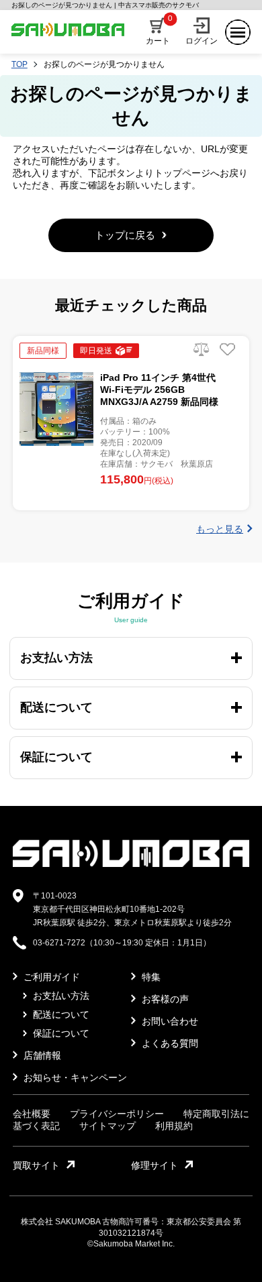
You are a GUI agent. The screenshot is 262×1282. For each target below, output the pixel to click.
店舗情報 (41, 1055)
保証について (59, 1033)
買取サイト (36, 1165)
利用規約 (174, 1125)
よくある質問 (168, 1043)
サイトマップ (107, 1125)
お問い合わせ (168, 1021)
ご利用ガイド (50, 977)
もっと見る (219, 529)
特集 (150, 977)
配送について (59, 1014)
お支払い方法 (59, 995)
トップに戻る (125, 235)
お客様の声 (164, 999)
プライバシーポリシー (117, 1113)
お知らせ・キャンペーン (74, 1077)
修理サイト (154, 1165)
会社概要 (31, 1113)
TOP (19, 64)
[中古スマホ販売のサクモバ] (131, 864)
